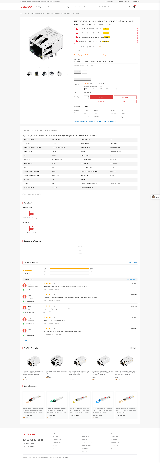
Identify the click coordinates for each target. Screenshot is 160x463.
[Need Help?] (133, 1)
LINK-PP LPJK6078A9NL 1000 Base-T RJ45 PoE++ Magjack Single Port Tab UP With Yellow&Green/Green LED (79, 372)
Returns (84, 121)
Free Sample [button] (102, 121)
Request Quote (114, 436)
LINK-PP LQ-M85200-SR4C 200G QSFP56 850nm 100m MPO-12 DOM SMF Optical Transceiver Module (126, 410)
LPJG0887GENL (80, 79)
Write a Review (133, 262)
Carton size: (87, 117)
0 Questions (92, 47)
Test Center (84, 451)
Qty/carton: (114, 114)
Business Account (115, 442)
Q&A (41, 130)
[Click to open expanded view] (45, 43)
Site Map (61, 457)
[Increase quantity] (88, 96)
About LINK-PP (85, 436)
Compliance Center (86, 445)
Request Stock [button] (113, 121)
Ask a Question (133, 241)
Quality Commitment (87, 442)
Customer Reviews (51, 130)
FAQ (112, 448)
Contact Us (84, 439)
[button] (116, 88)
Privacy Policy (47, 457)
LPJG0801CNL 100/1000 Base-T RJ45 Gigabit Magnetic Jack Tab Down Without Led (56, 372)
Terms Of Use (55, 457)
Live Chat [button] (93, 121)
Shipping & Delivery (57, 442)
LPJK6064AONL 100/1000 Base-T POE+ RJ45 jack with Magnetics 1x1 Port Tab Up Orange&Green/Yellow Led (102, 372)
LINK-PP (78, 72)
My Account (114, 439)
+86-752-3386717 (30, 443)
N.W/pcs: (86, 110)
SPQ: (85, 114)
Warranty (54, 448)
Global (66, 457)
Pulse (84, 72)
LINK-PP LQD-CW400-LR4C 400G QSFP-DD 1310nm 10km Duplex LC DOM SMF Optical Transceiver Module (102, 410)
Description (26, 130)
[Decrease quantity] (88, 98)
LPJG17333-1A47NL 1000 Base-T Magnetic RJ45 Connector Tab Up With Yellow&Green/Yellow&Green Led (32, 372)
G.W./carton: (114, 117)
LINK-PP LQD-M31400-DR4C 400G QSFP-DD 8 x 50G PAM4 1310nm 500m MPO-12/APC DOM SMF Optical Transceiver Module (80, 410)
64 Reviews (83, 47)
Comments (57, 289)
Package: (113, 110)
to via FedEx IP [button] (96, 84)
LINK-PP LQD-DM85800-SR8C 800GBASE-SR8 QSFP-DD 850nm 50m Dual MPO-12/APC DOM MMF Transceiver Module (33, 410)
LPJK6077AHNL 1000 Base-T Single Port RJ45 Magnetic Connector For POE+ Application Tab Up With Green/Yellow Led (125, 372)
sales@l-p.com (30, 446)
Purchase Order (115, 445)
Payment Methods (57, 439)
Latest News (85, 448)
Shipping (78, 121)
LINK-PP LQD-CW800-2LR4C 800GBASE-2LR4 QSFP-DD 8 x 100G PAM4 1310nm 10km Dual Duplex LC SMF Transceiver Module (56, 410)
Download (35, 130)
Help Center (55, 436)
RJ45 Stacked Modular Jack (31, 194)
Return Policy (55, 445)
